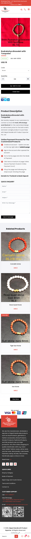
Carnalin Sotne (15, 264)
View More (15, 399)
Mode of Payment (7, 476)
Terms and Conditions (8, 483)
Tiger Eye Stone (15, 346)
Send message (8, 217)
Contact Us (5, 487)
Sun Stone (15, 387)
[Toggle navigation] (28, 9)
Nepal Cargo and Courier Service (12, 480)
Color (3, 68)
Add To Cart (17, 86)
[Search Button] (16, 536)
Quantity (4, 76)
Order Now (15, 92)
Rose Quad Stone (15, 305)
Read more (5, 459)
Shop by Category (7, 473)
